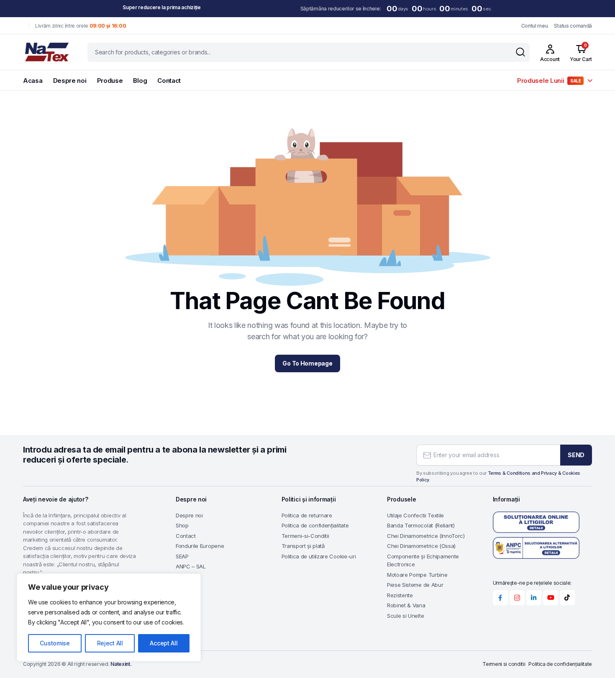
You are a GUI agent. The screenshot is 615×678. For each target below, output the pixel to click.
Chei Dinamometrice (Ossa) (421, 545)
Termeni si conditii (503, 664)
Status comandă (573, 26)
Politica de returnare (307, 515)
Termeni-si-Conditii (305, 535)
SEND (576, 454)
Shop (182, 525)
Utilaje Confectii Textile (415, 515)
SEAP (182, 556)
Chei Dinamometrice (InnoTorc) (426, 535)
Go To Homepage (307, 363)
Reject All (110, 643)
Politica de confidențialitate (315, 525)
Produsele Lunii (549, 80)
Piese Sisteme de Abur (415, 584)
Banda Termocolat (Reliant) (421, 525)
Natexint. (120, 664)
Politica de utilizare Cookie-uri (319, 556)
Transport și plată (303, 545)
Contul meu (534, 26)
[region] (109, 617)
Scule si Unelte (405, 615)
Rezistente (400, 595)
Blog (140, 80)
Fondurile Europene (200, 545)
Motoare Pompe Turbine (417, 574)
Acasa (33, 80)
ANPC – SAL (191, 566)
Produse (110, 80)
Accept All (163, 643)
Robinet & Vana (406, 605)
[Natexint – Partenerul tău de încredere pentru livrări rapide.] (47, 52)
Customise (54, 643)
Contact (169, 80)
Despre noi (70, 80)
